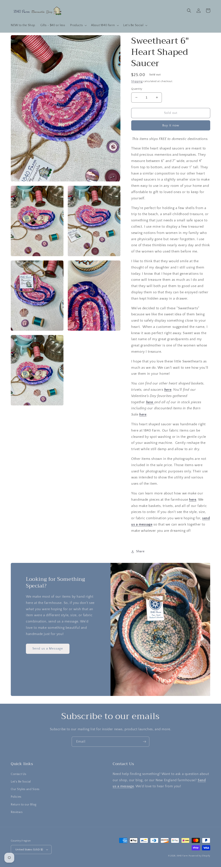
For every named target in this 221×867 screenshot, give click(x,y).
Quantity (136, 88)
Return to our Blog (23, 804)
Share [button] (140, 551)
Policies (16, 797)
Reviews (16, 812)
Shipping (137, 81)
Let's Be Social (21, 781)
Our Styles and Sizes (25, 789)
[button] (78, 25)
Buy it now (170, 125)
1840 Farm (182, 856)
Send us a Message (47, 648)
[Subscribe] (144, 742)
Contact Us (18, 774)
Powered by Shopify (199, 856)
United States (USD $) (29, 849)
